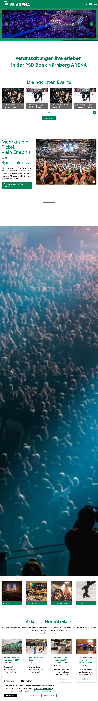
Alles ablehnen (33, 695)
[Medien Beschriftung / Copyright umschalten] (94, 182)
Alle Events (49, 118)
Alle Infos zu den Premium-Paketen (14, 185)
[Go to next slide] (94, 112)
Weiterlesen (61, 679)
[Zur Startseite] (16, 4)
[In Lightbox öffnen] (66, 162)
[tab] (45, 38)
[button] (95, 4)
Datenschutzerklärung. (43, 691)
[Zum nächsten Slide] (91, 24)
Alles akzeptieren (49, 695)
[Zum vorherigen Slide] (6, 24)
